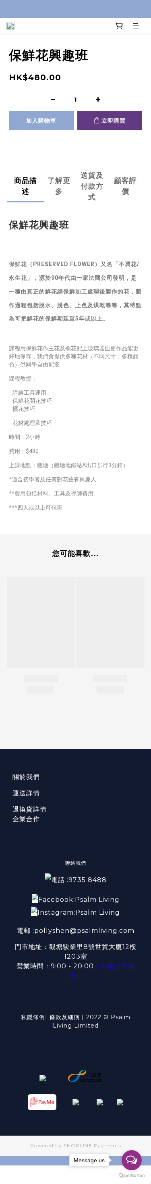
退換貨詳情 (29, 809)
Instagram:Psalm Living (78, 912)
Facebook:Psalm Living (79, 899)
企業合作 (26, 819)
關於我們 (26, 777)
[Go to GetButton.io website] (132, 1175)
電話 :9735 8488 (79, 880)
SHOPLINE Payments (92, 1145)
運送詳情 (26, 793)
